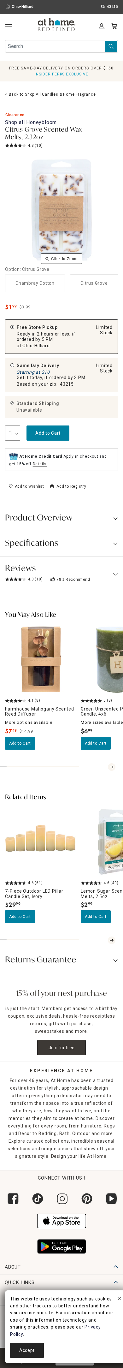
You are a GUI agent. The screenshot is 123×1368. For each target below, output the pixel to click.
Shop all (31, 122)
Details (40, 464)
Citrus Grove (94, 283)
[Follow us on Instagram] (61, 1198)
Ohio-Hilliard (36, 345)
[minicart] (114, 26)
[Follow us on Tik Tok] (36, 1198)
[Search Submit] (111, 46)
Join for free (62, 1047)
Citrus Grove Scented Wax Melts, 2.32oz (43, 134)
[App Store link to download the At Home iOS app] (61, 1220)
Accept (27, 1350)
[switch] (26, 486)
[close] (119, 1299)
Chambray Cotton (35, 283)
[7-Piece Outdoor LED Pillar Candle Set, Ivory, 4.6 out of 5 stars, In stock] (40, 842)
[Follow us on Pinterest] (86, 1198)
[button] (56, 25)
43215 (67, 384)
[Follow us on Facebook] (12, 1198)
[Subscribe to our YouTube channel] (110, 1198)
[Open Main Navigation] (8, 26)
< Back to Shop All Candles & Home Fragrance (50, 94)
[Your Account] (101, 26)
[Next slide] (111, 767)
